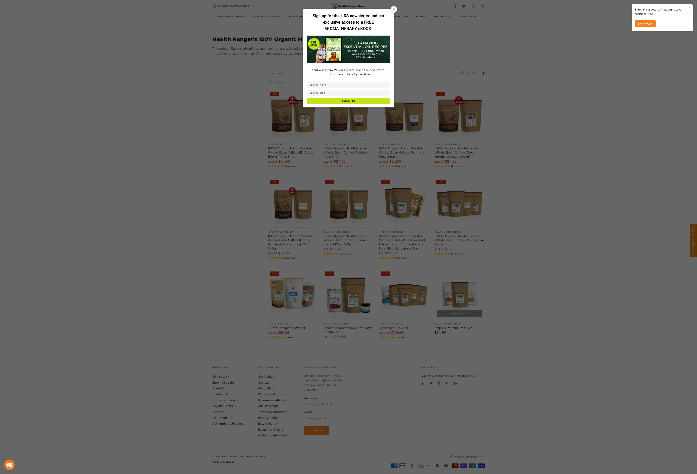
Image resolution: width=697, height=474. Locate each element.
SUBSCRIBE (348, 100)
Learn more (645, 24)
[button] (9, 464)
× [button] (690, 7)
